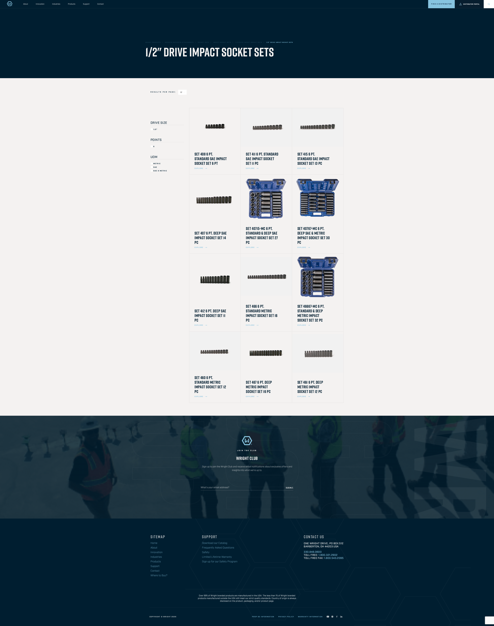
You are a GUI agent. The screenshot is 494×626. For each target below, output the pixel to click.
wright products (153, 42)
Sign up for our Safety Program (219, 561)
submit (289, 488)
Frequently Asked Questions (218, 547)
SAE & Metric (160, 171)
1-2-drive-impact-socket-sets (248, 42)
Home (154, 543)
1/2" (155, 129)
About (25, 4)
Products (71, 4)
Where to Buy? (159, 575)
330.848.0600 (313, 552)
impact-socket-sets (222, 42)
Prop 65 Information (263, 617)
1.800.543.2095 (333, 558)
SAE (155, 167)
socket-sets (203, 42)
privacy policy (286, 617)
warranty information (310, 617)
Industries (56, 4)
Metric (157, 164)
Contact (100, 4)
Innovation (40, 4)
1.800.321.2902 (328, 555)
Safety (205, 552)
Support (86, 4)
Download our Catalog (214, 543)
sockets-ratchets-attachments (179, 42)
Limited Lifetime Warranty (217, 557)
